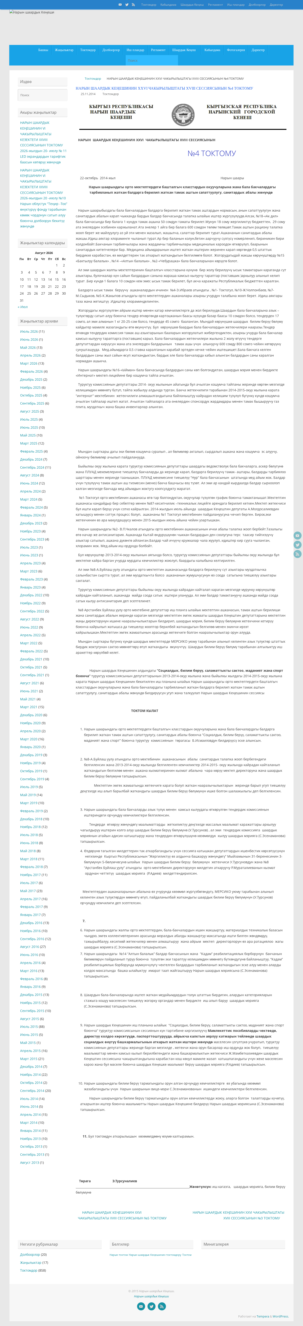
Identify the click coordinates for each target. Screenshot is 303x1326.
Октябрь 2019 (31, 771)
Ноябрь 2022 (30, 603)
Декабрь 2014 (31, 1066)
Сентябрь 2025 (32, 403)
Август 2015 (29, 1018)
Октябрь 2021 (31, 667)
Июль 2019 (29, 787)
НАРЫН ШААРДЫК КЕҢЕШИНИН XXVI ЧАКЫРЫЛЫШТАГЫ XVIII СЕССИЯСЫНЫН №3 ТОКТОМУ (238, 1215)
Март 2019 (28, 803)
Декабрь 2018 (31, 819)
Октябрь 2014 (31, 1082)
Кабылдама (168, 4)
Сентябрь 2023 (32, 539)
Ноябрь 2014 (30, 1074)
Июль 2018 (29, 835)
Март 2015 (28, 1058)
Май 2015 (28, 1042)
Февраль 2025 (31, 451)
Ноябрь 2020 (30, 723)
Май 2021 (28, 699)
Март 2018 (28, 859)
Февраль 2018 (31, 866)
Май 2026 (28, 347)
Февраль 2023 (31, 579)
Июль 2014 (29, 1098)
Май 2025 (28, 435)
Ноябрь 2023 (30, 531)
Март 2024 (28, 499)
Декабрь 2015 (31, 994)
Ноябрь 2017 (30, 874)
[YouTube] (120, 4)
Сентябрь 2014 (32, 1090)
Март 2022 (28, 643)
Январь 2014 (30, 1130)
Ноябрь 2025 (30, 387)
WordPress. (281, 1316)
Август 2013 (29, 1162)
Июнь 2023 (29, 555)
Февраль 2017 (31, 906)
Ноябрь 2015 (30, 1002)
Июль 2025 (29, 419)
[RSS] (133, 4)
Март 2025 (28, 443)
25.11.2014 (88, 94)
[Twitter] (127, 4)
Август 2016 (29, 946)
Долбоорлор (257, 4)
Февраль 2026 (31, 371)
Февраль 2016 (31, 979)
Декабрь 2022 (31, 595)
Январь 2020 (30, 747)
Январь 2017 (30, 914)
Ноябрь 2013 (30, 1138)
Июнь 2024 (29, 483)
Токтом (187, 1254)
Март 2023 (28, 571)
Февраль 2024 (31, 507)
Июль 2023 (29, 547)
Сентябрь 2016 (32, 939)
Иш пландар (236, 4)
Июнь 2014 (29, 1106)
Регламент (215, 4)
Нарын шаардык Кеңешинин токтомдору (155, 1254)
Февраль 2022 (31, 651)
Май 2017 (28, 891)
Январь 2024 (30, 515)
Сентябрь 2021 (32, 675)
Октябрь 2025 (31, 395)
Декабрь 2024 (31, 459)
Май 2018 (28, 851)
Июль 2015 (29, 1026)
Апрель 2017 (30, 899)
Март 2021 (28, 707)
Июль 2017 (29, 883)
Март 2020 (28, 739)
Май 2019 (28, 795)
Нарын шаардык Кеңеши (151, 1296)
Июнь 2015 (29, 1034)
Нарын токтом (119, 1254)
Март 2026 (28, 363)
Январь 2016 (30, 986)
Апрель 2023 (30, 563)
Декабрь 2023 (31, 523)
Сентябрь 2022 (32, 611)
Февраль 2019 (31, 811)
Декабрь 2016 (31, 922)
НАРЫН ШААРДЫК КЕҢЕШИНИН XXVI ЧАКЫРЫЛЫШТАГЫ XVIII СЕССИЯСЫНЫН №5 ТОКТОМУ (122, 1215)
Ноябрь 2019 (30, 763)
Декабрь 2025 (31, 379)
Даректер (276, 4)
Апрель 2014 (30, 1114)
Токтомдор (148, 4)
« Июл (23, 307)
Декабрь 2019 (31, 755)
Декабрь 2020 (31, 715)
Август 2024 (29, 475)
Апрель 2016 (30, 962)
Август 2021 (29, 683)
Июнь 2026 (29, 339)
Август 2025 (29, 411)
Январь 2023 (30, 587)
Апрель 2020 (30, 731)
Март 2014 (28, 1122)
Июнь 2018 (29, 843)
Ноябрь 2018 (30, 826)
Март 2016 (28, 970)
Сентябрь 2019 (32, 779)
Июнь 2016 (29, 954)
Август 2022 (29, 619)
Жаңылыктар (30, 1262)
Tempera (263, 1316)
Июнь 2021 (29, 691)
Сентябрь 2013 (32, 1154)
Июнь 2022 (29, 627)
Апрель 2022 (30, 635)
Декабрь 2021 (31, 659)
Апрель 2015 (30, 1050)
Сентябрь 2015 (32, 1010)
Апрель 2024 (30, 491)
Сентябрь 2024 (32, 467)
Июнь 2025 (29, 427)
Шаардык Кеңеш (192, 4)
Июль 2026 (29, 331)
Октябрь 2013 (31, 1146)
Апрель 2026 (30, 355)
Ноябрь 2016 (30, 931)
